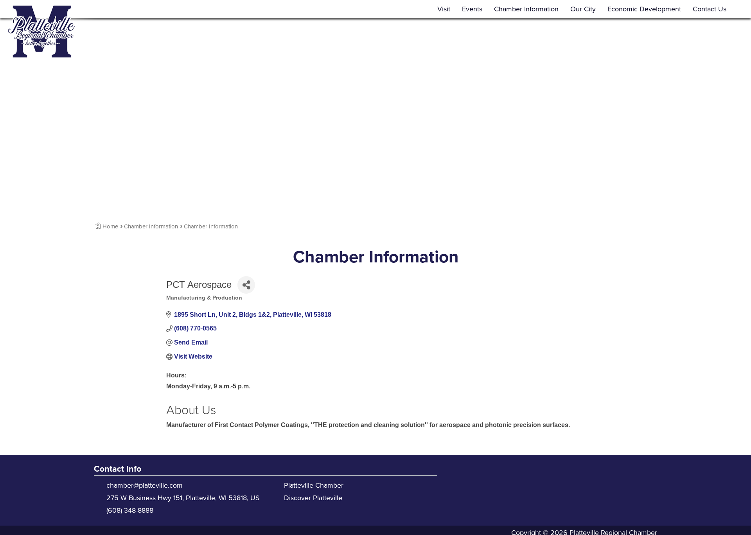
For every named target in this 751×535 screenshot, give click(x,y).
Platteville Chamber (313, 485)
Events (472, 9)
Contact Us (709, 9)
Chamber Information (526, 9)
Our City (583, 9)
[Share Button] (246, 285)
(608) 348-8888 (129, 510)
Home (110, 226)
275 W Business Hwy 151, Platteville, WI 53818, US (183, 498)
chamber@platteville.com (144, 485)
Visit (443, 9)
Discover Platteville (313, 498)
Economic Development (644, 9)
